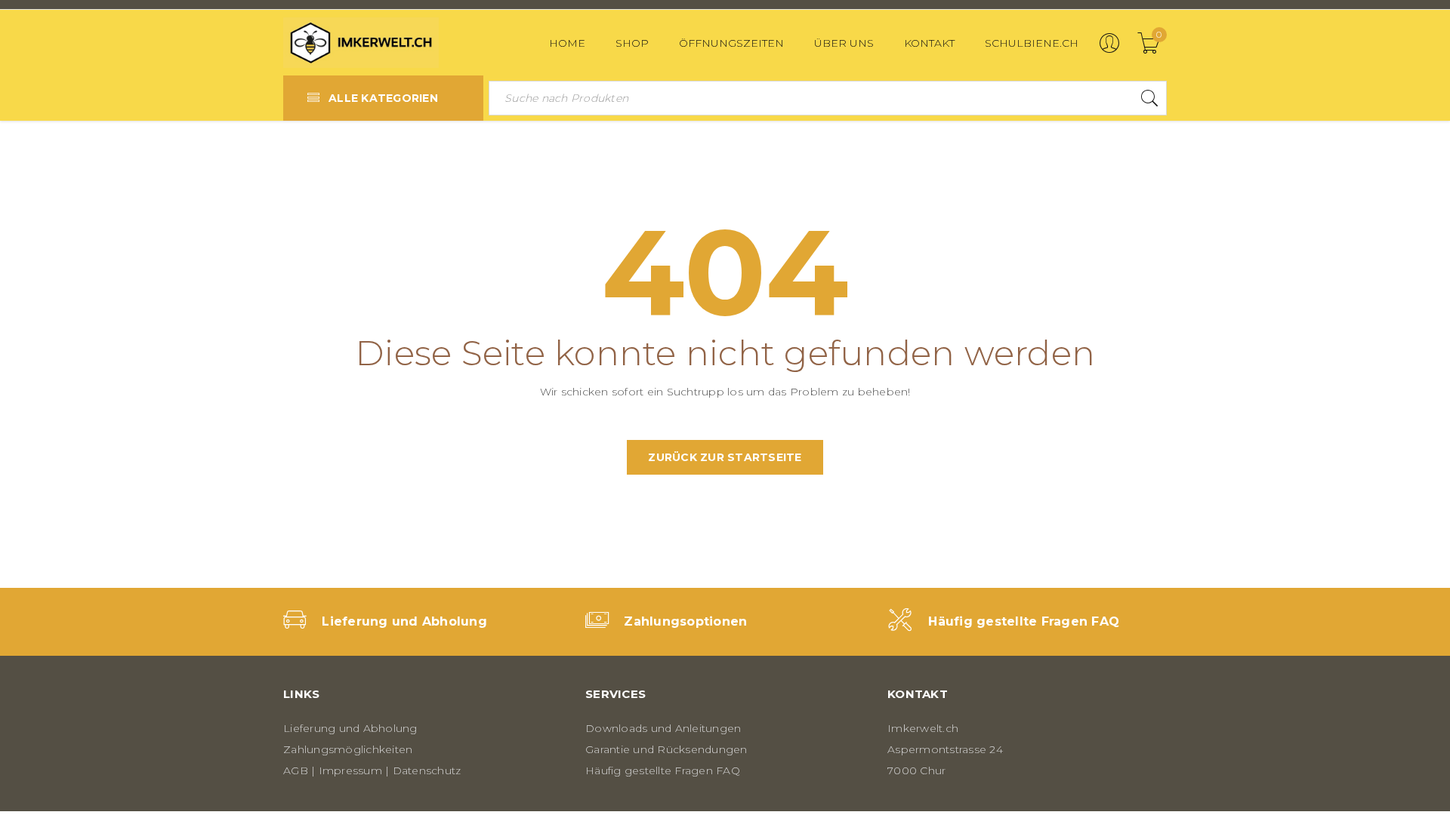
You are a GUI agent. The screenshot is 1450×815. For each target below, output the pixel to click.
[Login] (1109, 50)
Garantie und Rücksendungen (666, 749)
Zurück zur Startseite (724, 457)
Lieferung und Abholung (404, 621)
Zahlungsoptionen (685, 621)
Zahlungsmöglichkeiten (347, 749)
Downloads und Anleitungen (663, 728)
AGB (295, 770)
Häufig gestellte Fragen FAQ (1023, 621)
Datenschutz (427, 770)
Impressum (350, 770)
